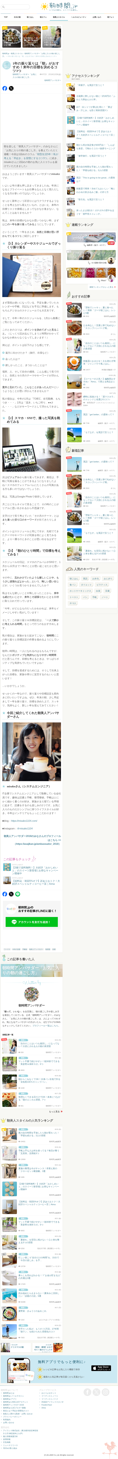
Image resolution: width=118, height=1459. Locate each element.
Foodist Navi (46, 1405)
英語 (85, 578)
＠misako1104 (25, 828)
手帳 (94, 597)
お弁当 (95, 578)
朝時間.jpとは (8, 1393)
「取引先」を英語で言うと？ (90, 199)
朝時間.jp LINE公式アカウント (15, 1402)
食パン (73, 585)
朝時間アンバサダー (52, 80)
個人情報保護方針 (10, 1436)
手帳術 (24, 949)
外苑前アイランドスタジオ (52, 1402)
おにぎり (108, 578)
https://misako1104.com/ (24, 821)
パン (85, 597)
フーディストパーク (49, 1399)
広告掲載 (6, 1442)
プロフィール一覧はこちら (45, 1025)
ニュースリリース (10, 1445)
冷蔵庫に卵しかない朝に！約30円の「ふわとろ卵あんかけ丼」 (95, 98)
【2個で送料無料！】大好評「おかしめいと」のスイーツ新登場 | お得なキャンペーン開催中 (95, 121)
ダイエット (86, 585)
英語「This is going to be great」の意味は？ (95, 179)
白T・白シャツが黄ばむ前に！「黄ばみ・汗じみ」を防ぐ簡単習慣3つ (94, 109)
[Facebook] (4, 90)
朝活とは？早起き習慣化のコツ (16, 1411)
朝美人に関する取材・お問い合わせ (18, 1414)
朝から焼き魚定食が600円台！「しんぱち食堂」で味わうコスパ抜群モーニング (95, 147)
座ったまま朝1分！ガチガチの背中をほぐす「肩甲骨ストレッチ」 (95, 212)
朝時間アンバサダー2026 (13, 1405)
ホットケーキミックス (80, 591)
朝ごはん (74, 578)
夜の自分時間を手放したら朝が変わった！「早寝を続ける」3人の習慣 (94, 168)
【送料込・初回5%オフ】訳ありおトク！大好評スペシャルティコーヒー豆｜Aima (95, 135)
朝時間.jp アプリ (10, 1399)
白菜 (98, 591)
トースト (74, 597)
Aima (43, 1408)
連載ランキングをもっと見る (101, 287)
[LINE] (17, 895)
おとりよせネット (48, 1393)
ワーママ (7, 949)
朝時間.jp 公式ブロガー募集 (14, 1408)
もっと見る (54, 1111)
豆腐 (107, 591)
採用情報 (6, 1439)
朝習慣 (47, 949)
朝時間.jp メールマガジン (13, 1396)
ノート (105, 597)
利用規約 (6, 1420)
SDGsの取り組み (10, 1448)
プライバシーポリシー (12, 1417)
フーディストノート (49, 1396)
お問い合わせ (8, 1423)
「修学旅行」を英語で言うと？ (91, 156)
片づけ (73, 603)
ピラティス (102, 585)
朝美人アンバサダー (36, 949)
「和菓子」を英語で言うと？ (90, 85)
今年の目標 (16, 949)
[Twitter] (11, 90)
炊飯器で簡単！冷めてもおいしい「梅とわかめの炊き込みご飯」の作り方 (93, 190)
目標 (53, 949)
